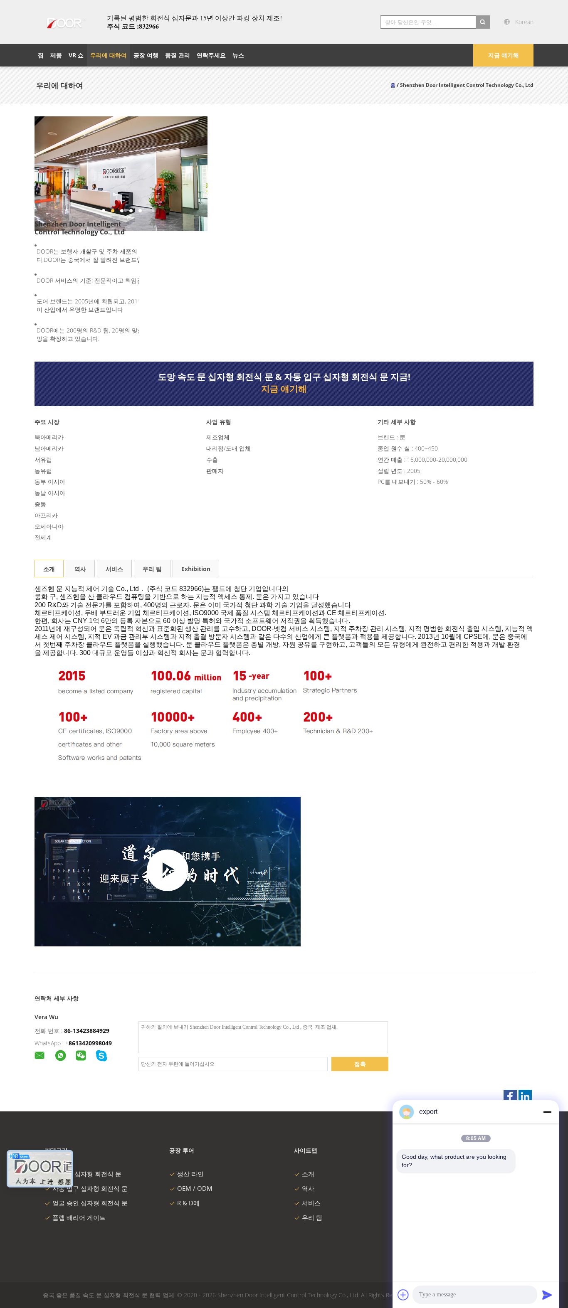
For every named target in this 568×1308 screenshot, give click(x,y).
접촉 (360, 1064)
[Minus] (547, 1112)
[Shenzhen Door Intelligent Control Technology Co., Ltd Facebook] (510, 1096)
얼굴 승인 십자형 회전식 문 (90, 1203)
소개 (49, 569)
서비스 (114, 569)
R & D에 (188, 1203)
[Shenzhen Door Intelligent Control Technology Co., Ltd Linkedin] (525, 1096)
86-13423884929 (86, 1031)
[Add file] (403, 1295)
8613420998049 (90, 1043)
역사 (80, 569)
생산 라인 (190, 1174)
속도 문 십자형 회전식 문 (86, 1174)
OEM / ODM (194, 1188)
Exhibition (195, 569)
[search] (483, 22)
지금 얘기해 (503, 55)
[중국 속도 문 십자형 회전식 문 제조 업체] (66, 22)
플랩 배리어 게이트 (79, 1217)
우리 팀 (152, 569)
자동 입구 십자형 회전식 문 (90, 1188)
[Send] (547, 1295)
